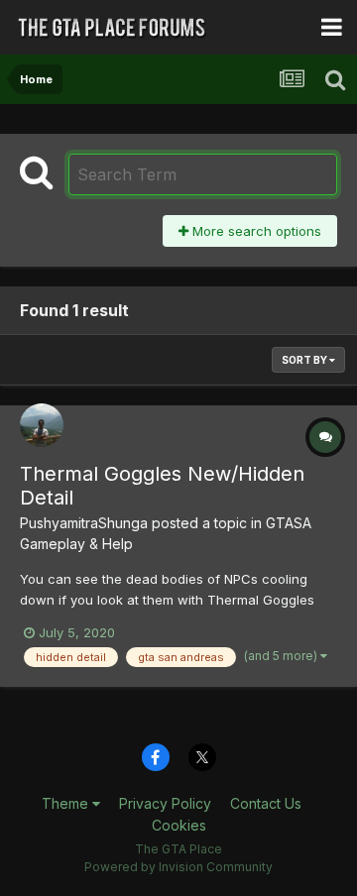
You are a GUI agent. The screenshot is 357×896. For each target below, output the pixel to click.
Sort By (305, 360)
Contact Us (265, 803)
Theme (67, 803)
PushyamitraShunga (84, 522)
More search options (254, 231)
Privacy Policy (165, 803)
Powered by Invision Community (178, 866)
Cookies (179, 825)
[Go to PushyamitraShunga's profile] (41, 425)
